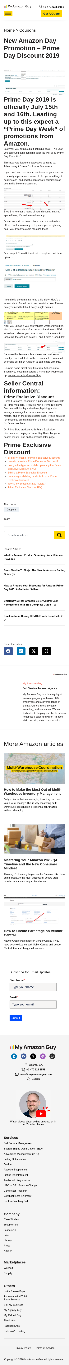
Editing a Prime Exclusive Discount (27, 472)
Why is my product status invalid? (26, 483)
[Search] (59, 535)
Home (9, 30)
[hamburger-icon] (8, 13)
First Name (17, 980)
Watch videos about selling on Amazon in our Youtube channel (33, 1123)
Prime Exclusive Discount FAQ (25, 487)
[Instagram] (52, 1056)
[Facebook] (23, 1056)
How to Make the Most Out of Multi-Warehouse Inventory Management (32, 792)
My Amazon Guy (19, 6)
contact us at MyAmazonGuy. (24, 375)
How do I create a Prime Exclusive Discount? (33, 461)
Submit (16, 1017)
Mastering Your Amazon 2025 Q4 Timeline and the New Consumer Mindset (30, 864)
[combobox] (29, 535)
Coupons (27, 30)
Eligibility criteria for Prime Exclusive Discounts (34, 457)
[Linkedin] (14, 1056)
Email (14, 997)
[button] (8, 651)
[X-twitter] (33, 1056)
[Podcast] (43, 1056)
